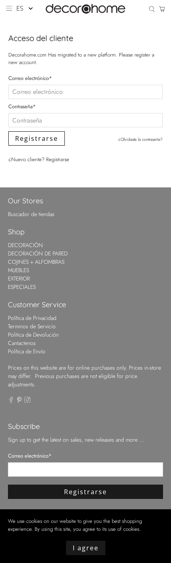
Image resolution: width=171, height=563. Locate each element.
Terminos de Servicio (32, 326)
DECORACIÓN (25, 245)
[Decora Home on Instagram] (27, 401)
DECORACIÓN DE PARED (38, 253)
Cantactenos (22, 343)
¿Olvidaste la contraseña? (140, 139)
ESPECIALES (22, 287)
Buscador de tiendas (31, 214)
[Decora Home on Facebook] (11, 401)
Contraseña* (22, 106)
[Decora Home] (85, 9)
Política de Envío (26, 351)
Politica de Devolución (33, 335)
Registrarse (57, 159)
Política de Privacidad (32, 318)
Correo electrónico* (30, 78)
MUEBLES (18, 270)
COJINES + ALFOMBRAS (36, 262)
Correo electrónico (30, 456)
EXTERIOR (19, 278)
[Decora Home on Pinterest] (19, 401)
